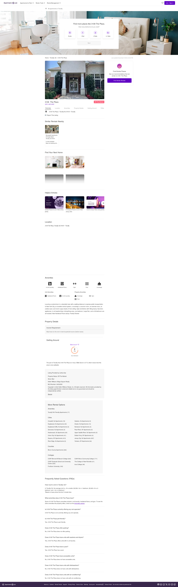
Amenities (67, 108)
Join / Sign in (169, 3)
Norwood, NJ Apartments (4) (83, 427)
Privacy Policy (71, 584)
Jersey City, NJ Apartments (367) (84, 438)
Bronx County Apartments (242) (57, 450)
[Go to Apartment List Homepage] (10, 3)
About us (46, 584)
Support (65, 584)
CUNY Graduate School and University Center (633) (59, 462)
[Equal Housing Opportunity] (158, 584)
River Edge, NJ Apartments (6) (57, 441)
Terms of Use (79, 584)
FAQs (102, 108)
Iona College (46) (80, 464)
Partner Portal (108, 584)
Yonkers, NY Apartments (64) (83, 441)
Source (50, 394)
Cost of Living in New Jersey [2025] (95, 209)
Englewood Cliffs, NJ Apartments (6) (58, 427)
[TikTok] (175, 584)
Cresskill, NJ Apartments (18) (56, 421)
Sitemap (86, 584)
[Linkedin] (161, 584)
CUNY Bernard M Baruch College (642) (59, 459)
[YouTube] (169, 584)
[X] (166, 584)
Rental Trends (58, 584)
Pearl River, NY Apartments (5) (84, 430)
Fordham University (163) (55, 466)
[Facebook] (164, 584)
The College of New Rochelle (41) (84, 461)
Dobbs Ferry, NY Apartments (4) (84, 435)
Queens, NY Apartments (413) (57, 438)
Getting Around (92, 108)
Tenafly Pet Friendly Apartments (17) (59, 412)
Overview (48, 108)
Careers (52, 584)
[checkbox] (69, 34)
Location (57, 108)
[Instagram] (172, 584)
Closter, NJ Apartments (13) (83, 424)
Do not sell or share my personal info (122, 584)
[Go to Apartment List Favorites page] (162, 3)
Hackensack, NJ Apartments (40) (57, 432)
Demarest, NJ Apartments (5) (56, 430)
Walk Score (73, 345)
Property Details (78, 108)
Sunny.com (92, 584)
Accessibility (99, 584)
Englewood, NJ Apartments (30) (57, 424)
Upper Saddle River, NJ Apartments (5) (86, 432)
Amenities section (79, 503)
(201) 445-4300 (49, 104)
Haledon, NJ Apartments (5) (83, 421)
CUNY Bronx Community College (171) (86, 459)
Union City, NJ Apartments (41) (57, 435)
